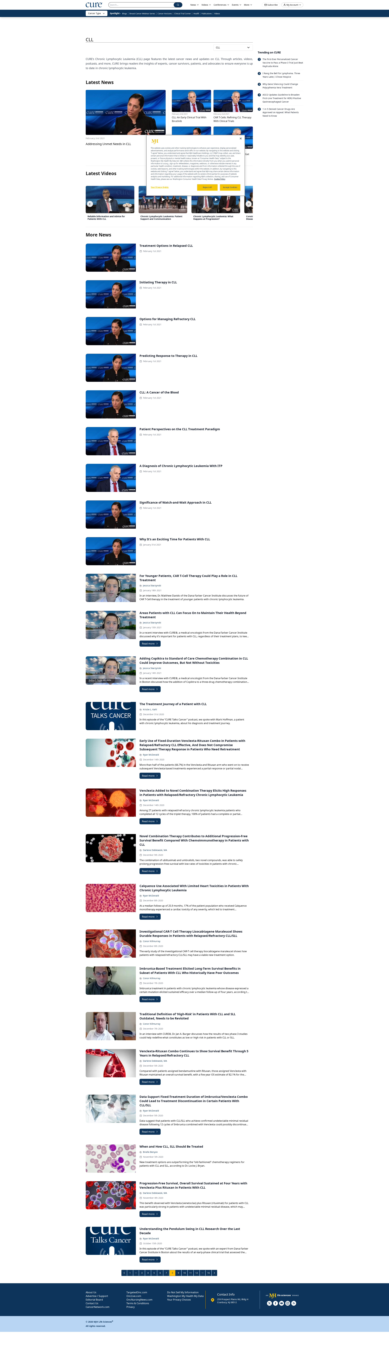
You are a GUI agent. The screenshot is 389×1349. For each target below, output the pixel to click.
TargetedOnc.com (136, 1292)
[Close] (240, 138)
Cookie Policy (219, 179)
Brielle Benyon (150, 1152)
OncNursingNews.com (139, 1299)
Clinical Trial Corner (182, 13)
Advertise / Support (97, 1296)
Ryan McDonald (151, 754)
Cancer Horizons (165, 13)
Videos (217, 13)
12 (196, 1272)
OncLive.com (133, 1296)
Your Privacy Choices (179, 1299)
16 (208, 1272)
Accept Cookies (230, 187)
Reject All (207, 187)
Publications (206, 13)
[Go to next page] (214, 1273)
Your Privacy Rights (160, 187)
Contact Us (92, 1303)
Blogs (124, 13)
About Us (91, 1292)
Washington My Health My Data (185, 1296)
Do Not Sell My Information (183, 1292)
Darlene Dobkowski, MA (155, 850)
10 (184, 1272)
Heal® (196, 13)
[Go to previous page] (124, 1273)
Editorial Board (94, 1299)
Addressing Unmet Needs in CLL (108, 144)
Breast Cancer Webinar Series (142, 13)
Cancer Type (94, 13)
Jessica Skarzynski (152, 585)
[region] (195, 165)
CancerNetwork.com (97, 1307)
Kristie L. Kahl (150, 709)
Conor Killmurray (151, 941)
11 (190, 1272)
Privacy (130, 1307)
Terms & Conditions (137, 1303)
